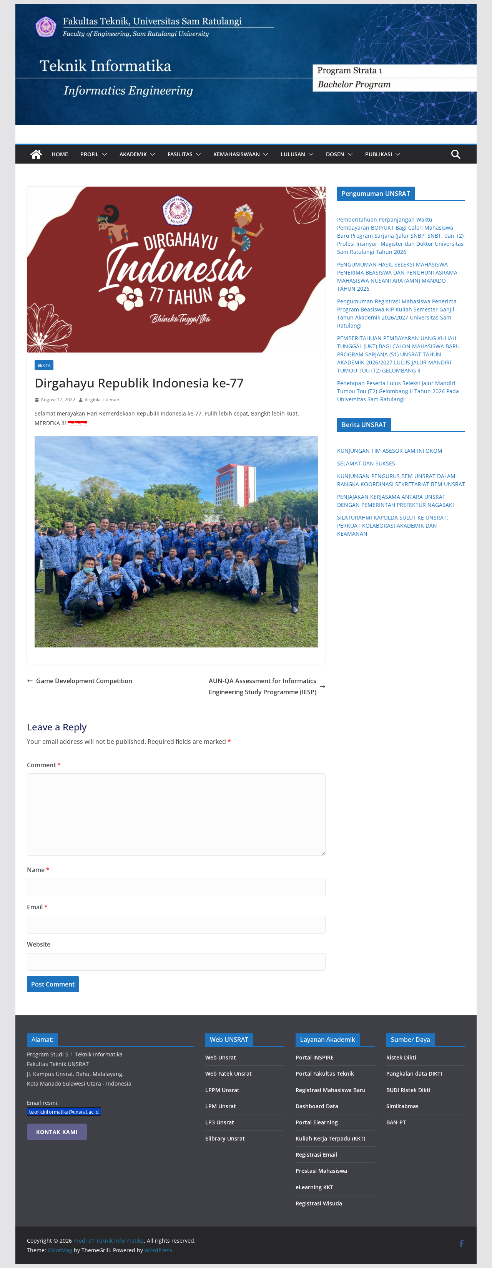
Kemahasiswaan (236, 154)
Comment (44, 765)
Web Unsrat (220, 1057)
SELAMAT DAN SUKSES (366, 463)
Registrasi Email (316, 1154)
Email (37, 907)
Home (60, 154)
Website (38, 944)
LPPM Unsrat (222, 1090)
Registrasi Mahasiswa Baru (331, 1090)
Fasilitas (180, 154)
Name (38, 870)
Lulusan (293, 154)
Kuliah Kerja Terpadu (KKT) (330, 1138)
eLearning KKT (314, 1187)
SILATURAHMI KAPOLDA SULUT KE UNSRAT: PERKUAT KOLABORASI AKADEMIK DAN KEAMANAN (392, 525)
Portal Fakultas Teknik (325, 1073)
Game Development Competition (84, 681)
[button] (103, 154)
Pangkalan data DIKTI (414, 1073)
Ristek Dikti (401, 1057)
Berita (44, 365)
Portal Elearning (317, 1122)
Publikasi (378, 154)
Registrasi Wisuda (319, 1203)
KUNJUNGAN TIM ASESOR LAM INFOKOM (389, 450)
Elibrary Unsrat (225, 1138)
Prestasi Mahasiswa (321, 1170)
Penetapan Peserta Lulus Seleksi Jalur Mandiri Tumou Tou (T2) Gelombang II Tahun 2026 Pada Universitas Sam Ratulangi (398, 391)
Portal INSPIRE (315, 1057)
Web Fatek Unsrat (228, 1073)
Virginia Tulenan (102, 399)
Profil (89, 154)
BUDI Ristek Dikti (408, 1090)
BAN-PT (396, 1122)
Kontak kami (57, 1132)
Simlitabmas (402, 1106)
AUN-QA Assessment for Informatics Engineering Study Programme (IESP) (262, 686)
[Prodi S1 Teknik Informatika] (246, 9)
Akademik (133, 154)
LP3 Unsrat (219, 1122)
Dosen (335, 154)
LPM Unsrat (220, 1106)
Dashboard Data (317, 1106)
